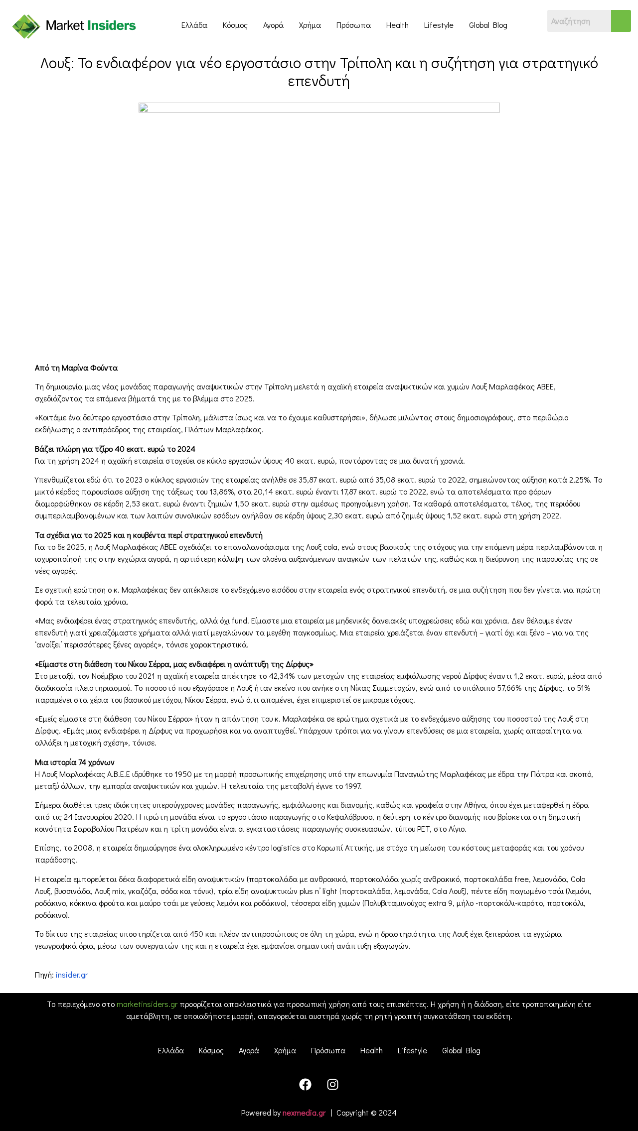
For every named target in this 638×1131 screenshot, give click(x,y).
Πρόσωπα (353, 24)
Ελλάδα (194, 24)
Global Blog (488, 24)
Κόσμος (235, 24)
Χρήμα (310, 24)
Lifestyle (439, 24)
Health (397, 24)
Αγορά (273, 24)
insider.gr (72, 974)
